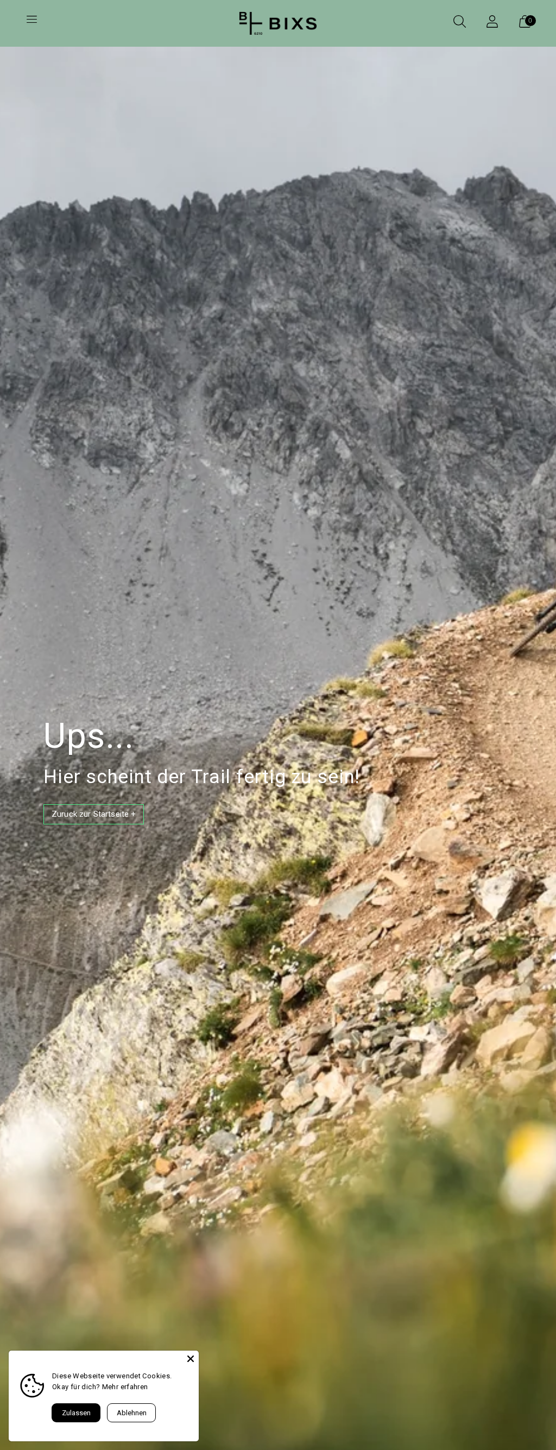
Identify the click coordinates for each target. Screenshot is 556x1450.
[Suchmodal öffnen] (459, 23)
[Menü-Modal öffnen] (31, 23)
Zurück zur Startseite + (94, 814)
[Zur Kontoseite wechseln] (492, 23)
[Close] (190, 1358)
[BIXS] (278, 23)
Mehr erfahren (125, 1387)
